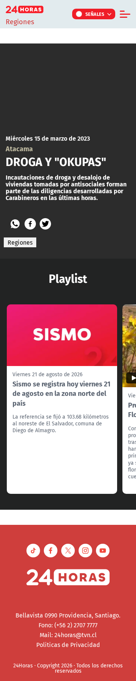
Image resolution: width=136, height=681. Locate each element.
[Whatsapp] (15, 224)
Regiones (20, 242)
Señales (95, 14)
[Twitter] (45, 224)
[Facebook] (30, 224)
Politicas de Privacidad (68, 644)
